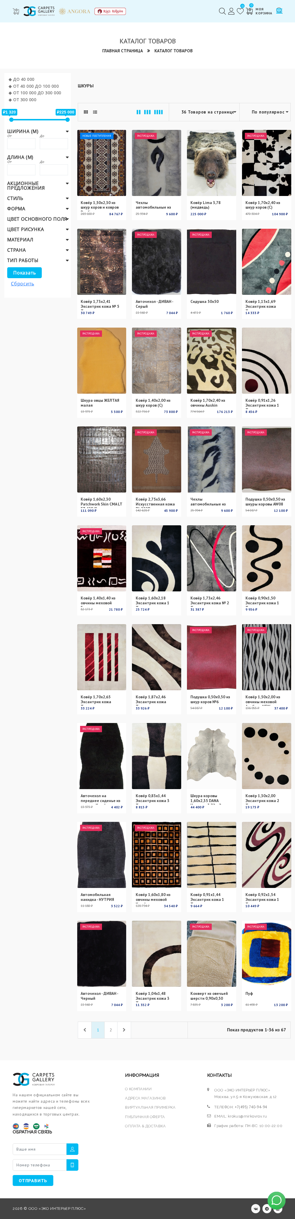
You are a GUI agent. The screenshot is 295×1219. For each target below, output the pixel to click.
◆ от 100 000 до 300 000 (35, 92)
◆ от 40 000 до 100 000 (34, 86)
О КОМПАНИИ (138, 1089)
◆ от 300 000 (22, 99)
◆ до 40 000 (22, 79)
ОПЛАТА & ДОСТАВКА (145, 1126)
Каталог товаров (173, 50)
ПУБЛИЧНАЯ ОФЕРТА (145, 1117)
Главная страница (122, 50)
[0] (240, 11)
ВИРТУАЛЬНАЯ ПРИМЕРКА (150, 1107)
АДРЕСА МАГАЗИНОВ (145, 1098)
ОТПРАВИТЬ (33, 1180)
